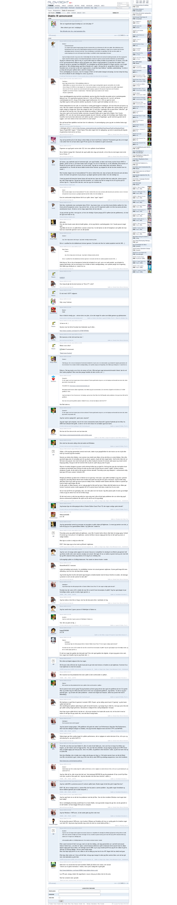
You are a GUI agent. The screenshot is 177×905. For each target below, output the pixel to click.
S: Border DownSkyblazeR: (140, 257)
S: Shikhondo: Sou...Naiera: (141, 192)
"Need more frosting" (66, 353)
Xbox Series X (139, 9)
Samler (96, 5)
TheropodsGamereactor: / (140, 66)
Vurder (70, 5)
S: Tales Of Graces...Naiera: (141, 224)
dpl (53, 454)
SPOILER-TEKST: (66, 124)
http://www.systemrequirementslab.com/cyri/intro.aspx (76, 435)
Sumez (53, 84)
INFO (140, 2)
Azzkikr (53, 555)
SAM (137, 2)
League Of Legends (110, 437)
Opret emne (64, 8)
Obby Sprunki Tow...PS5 (141, 139)
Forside (51, 903)
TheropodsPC (138, 71)
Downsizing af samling (142, 5)
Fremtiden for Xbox (141, 244)
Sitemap (89, 903)
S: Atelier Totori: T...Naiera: (141, 215)
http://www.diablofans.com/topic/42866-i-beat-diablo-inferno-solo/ (79, 870)
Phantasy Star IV (124, 825)
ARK (144, 1)
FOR (137, 1)
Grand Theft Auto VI (141, 17)
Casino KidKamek (138, 26)
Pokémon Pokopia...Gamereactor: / (141, 98)
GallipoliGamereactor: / (140, 94)
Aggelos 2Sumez (138, 22)
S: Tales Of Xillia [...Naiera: (141, 188)
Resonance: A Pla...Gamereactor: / (141, 75)
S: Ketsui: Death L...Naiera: (141, 201)
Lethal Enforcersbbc (140, 35)
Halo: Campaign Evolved (142, 179)
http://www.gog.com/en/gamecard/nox (71, 761)
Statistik (87, 8)
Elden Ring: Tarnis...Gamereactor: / (141, 80)
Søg (95, 8)
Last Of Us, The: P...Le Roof (141, 58)
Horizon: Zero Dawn (97, 318)
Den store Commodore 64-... (143, 167)
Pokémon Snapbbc (140, 44)
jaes (54, 27)
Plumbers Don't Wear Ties (122, 519)
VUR (147, 1)
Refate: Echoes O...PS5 (141, 107)
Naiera (53, 587)
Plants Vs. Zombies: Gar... (122, 318)
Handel (57, 5)
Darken (53, 868)
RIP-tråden (139, 61)
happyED (53, 434)
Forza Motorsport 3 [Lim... (116, 500)
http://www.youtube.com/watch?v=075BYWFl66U (74, 331)
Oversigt (51, 8)
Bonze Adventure (124, 134)
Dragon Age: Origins (104, 500)
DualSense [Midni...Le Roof (141, 84)
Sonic (53, 165)
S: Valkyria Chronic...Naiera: (141, 197)
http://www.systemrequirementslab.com (80, 385)
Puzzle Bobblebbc (139, 31)
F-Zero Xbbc (138, 40)
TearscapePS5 (138, 134)
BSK (147, 2)
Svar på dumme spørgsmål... (143, 13)
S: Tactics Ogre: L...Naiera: (141, 228)
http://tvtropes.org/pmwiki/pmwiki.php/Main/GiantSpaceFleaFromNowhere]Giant (100, 128)
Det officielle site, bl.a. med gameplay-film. (73, 31)
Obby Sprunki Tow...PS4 (141, 143)
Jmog (53, 643)
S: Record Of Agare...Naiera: (141, 206)
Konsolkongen (53, 824)
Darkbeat (53, 143)
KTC (53, 47)
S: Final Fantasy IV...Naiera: (141, 210)
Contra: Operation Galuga (143, 248)
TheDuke (53, 225)
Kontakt (102, 903)
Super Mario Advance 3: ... (121, 437)
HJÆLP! (62, 277)
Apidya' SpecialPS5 (140, 125)
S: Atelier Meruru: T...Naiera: (141, 219)
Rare (83, 5)
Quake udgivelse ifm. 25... (143, 175)
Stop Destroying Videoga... (143, 240)
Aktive (57, 8)
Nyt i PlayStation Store (142, 159)
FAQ (92, 8)
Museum (89, 5)
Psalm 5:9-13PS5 (139, 112)
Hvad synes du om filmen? (143, 171)
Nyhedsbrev (94, 903)
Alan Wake (102, 437)
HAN (140, 1)
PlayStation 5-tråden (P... (142, 155)
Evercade (138, 183)
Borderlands (125, 500)
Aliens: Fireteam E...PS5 (141, 130)
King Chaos (53, 239)
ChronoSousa (53, 518)
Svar (49, 38)
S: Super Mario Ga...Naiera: (141, 262)
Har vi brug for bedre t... (142, 236)
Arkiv (64, 5)
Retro (77, 5)
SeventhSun (53, 313)
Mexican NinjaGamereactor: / (140, 103)
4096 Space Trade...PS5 (141, 116)
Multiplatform (57, 10)
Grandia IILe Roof (138, 49)
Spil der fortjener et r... (142, 163)
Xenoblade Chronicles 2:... (122, 594)
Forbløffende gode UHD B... (143, 147)
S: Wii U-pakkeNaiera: (139, 266)
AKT (144, 2)
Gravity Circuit (116, 134)
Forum (50, 5)
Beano (53, 277)
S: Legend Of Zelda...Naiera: (141, 271)
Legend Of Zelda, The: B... (108, 318)
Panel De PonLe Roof (139, 53)
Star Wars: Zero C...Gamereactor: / (141, 89)
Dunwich (53, 381)
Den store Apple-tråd (141, 252)
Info (102, 5)
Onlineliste (79, 8)
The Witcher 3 (139, 151)
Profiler (71, 8)
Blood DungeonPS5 (140, 121)
